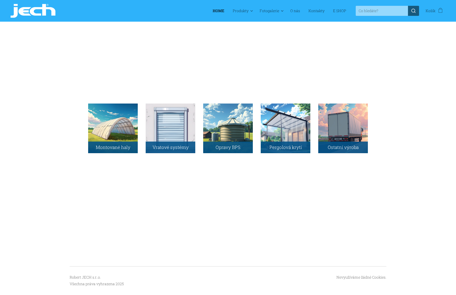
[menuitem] (220, 10)
